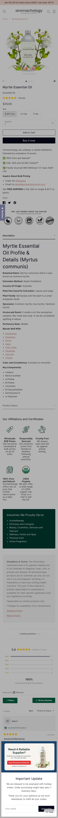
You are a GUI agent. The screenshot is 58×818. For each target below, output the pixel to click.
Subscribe (46, 808)
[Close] (53, 745)
